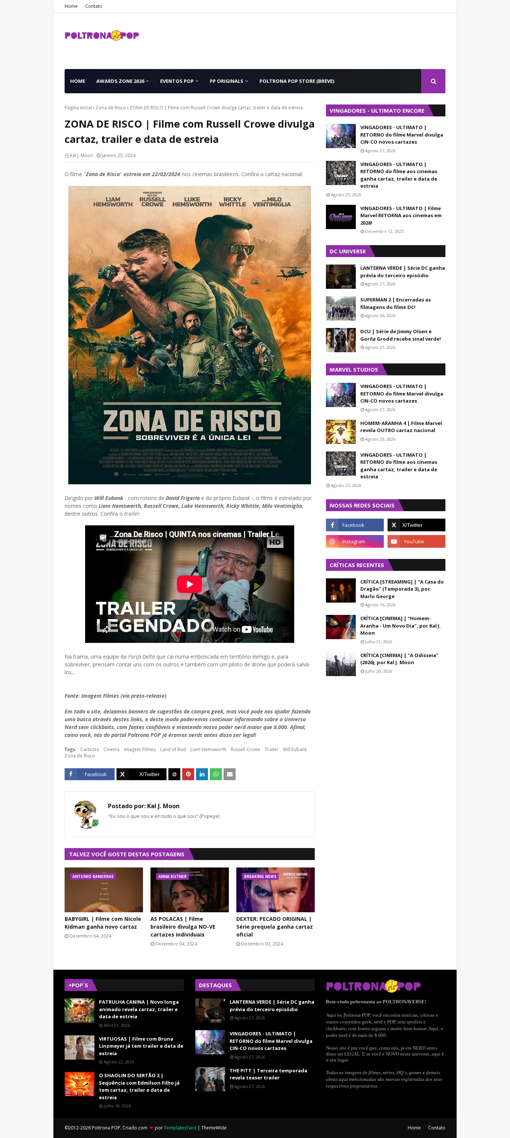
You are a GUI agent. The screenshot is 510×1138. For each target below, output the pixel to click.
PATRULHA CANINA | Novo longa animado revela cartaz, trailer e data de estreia (139, 1009)
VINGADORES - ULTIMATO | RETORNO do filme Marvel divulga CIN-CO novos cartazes (401, 134)
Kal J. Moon (81, 155)
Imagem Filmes (140, 749)
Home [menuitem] (77, 81)
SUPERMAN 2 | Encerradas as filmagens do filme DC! (395, 303)
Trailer (272, 749)
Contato (93, 6)
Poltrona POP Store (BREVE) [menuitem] (296, 81)
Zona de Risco (111, 107)
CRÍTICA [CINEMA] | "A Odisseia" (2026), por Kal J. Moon (399, 659)
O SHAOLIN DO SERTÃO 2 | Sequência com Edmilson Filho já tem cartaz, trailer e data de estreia (139, 1086)
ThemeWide (214, 1128)
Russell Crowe (245, 749)
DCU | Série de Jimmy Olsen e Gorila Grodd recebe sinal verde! (400, 335)
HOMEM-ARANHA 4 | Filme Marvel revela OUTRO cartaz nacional (401, 427)
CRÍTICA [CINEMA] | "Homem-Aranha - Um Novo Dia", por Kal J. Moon (400, 625)
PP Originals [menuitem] (226, 81)
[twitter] (416, 525)
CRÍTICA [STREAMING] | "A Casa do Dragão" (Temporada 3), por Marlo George (402, 589)
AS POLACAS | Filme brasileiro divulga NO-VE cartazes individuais (182, 926)
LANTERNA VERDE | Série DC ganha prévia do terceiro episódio (402, 272)
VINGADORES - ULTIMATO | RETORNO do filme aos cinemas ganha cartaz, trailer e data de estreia (398, 175)
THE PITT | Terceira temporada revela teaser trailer (268, 1074)
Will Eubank (295, 749)
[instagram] (355, 541)
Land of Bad (173, 749)
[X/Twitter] (141, 774)
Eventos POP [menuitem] (177, 81)
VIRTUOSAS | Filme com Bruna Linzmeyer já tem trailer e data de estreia (141, 1046)
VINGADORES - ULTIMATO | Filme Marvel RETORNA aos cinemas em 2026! (401, 215)
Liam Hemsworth (208, 749)
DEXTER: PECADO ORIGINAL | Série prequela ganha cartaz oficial (274, 926)
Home (71, 6)
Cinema (111, 749)
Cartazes (89, 749)
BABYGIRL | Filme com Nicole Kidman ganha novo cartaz (103, 922)
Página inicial (78, 107)
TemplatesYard (180, 1128)
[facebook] (355, 525)
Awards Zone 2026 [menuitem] (120, 81)
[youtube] (416, 541)
